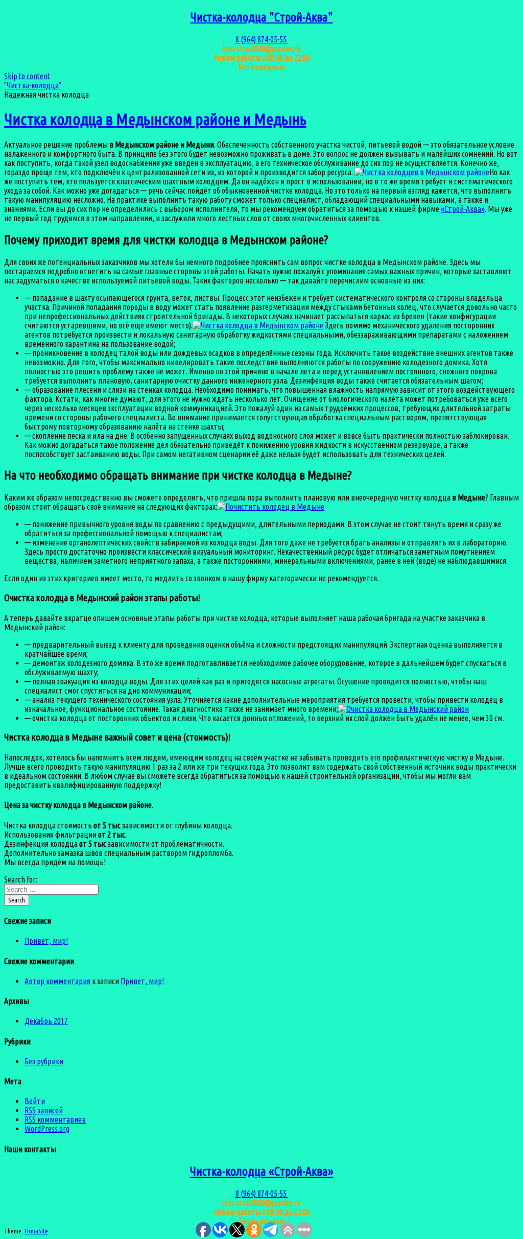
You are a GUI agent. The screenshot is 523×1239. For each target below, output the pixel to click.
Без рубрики (44, 1061)
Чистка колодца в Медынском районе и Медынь (155, 119)
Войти (35, 1101)
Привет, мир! (46, 940)
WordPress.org (47, 1128)
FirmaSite (36, 1231)
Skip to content (27, 76)
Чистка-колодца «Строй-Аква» (262, 1171)
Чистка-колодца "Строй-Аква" (262, 17)
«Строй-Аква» (463, 208)
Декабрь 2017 (46, 1021)
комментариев (55, 1119)
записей (44, 1110)
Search (16, 900)
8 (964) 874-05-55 (261, 39)
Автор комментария (57, 981)
